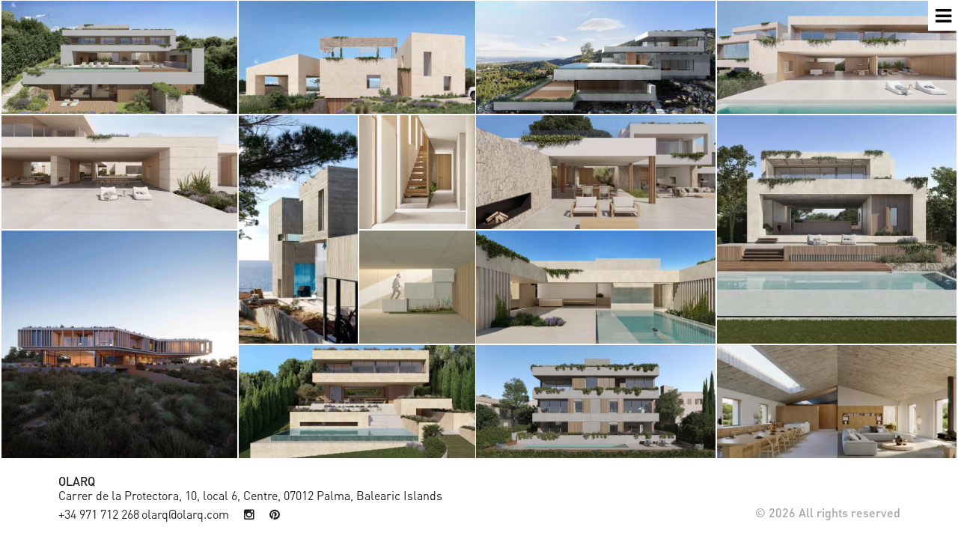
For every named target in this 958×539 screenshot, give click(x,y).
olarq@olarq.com (185, 514)
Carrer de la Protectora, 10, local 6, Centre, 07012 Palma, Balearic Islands (250, 495)
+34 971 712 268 (98, 514)
